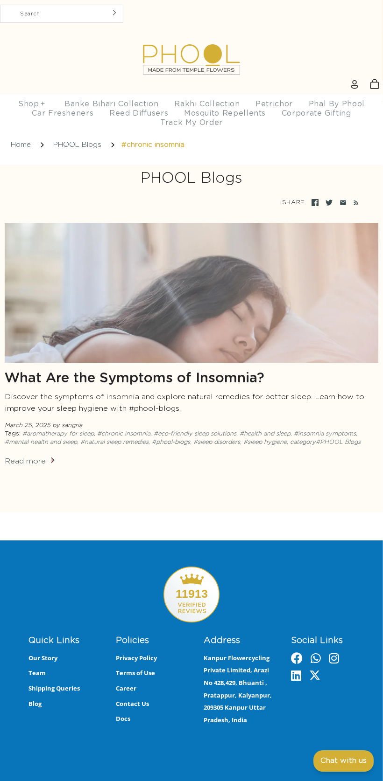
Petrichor (274, 104)
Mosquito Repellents (225, 113)
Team (37, 673)
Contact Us (132, 703)
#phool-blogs (171, 442)
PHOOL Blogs (77, 144)
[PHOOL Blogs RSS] (354, 203)
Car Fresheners (62, 113)
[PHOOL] (191, 37)
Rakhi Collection (207, 104)
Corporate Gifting (316, 113)
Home (21, 144)
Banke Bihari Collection (111, 104)
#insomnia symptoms (325, 434)
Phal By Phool (337, 104)
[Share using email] (343, 202)
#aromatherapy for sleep (58, 434)
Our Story (42, 658)
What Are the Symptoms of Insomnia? (134, 378)
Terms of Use (135, 673)
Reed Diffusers (138, 113)
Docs (123, 718)
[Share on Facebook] (315, 202)
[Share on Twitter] (329, 202)
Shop (31, 104)
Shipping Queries (54, 688)
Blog (35, 703)
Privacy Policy (136, 658)
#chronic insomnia (123, 434)
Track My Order (191, 122)
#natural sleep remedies (114, 442)
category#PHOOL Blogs (325, 442)
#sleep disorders (216, 442)
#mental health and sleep (41, 442)
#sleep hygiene (265, 442)
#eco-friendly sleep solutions (195, 434)
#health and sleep (265, 434)
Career (126, 688)
